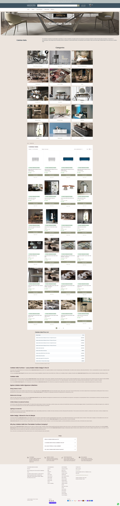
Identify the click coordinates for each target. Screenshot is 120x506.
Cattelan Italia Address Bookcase (50, 198)
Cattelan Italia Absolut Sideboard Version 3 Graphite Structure (67, 170)
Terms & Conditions (51, 483)
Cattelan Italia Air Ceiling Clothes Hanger (42, 360)
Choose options (35, 203)
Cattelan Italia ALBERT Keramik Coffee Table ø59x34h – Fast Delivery (51, 286)
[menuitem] (28, 9)
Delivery (49, 473)
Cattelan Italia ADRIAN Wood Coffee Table (67, 198)
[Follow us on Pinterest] (53, 500)
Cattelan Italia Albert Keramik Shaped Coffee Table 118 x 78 (68, 286)
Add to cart (84, 203)
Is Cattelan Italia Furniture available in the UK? (54, 442)
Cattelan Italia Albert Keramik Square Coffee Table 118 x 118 (51, 316)
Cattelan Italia (64, 474)
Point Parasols (64, 490)
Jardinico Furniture (64, 481)
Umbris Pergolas (64, 493)
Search (49, 481)
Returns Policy (50, 480)
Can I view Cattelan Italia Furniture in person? (54, 449)
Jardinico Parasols (64, 483)
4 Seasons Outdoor (65, 468)
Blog (48, 470)
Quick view (35, 177)
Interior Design (50, 477)
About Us (49, 468)
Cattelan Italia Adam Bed (32, 198)
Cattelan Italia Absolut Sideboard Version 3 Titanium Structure (83, 170)
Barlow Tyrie (63, 470)
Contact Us (49, 471)
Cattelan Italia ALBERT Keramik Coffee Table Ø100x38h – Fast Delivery (68, 256)
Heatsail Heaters (64, 480)
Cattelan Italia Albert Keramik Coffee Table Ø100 (51, 256)
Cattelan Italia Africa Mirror (81, 198)
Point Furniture (64, 489)
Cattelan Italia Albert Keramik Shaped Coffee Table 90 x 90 (84, 286)
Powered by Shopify (30, 500)
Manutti (63, 484)
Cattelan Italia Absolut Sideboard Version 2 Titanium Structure (51, 170)
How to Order (50, 474)
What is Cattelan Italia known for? (52, 439)
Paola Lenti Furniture (65, 486)
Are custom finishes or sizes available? (53, 446)
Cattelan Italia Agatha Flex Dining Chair (42, 358)
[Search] (78, 6)
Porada (63, 487)
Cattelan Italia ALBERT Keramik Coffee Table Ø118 (84, 256)
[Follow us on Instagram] (51, 500)
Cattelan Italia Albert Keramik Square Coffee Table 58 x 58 (67, 316)
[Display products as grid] (89, 149)
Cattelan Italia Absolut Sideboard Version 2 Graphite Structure (34, 170)
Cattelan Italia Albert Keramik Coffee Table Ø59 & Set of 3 (35, 286)
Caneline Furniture (64, 473)
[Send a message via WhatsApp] (118, 504)
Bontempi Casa (64, 471)
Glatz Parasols (64, 477)
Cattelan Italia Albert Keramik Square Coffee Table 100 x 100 (35, 316)
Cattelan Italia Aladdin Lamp (32, 255)
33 (63, 328)
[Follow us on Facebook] (49, 500)
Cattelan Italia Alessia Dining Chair (82, 315)
